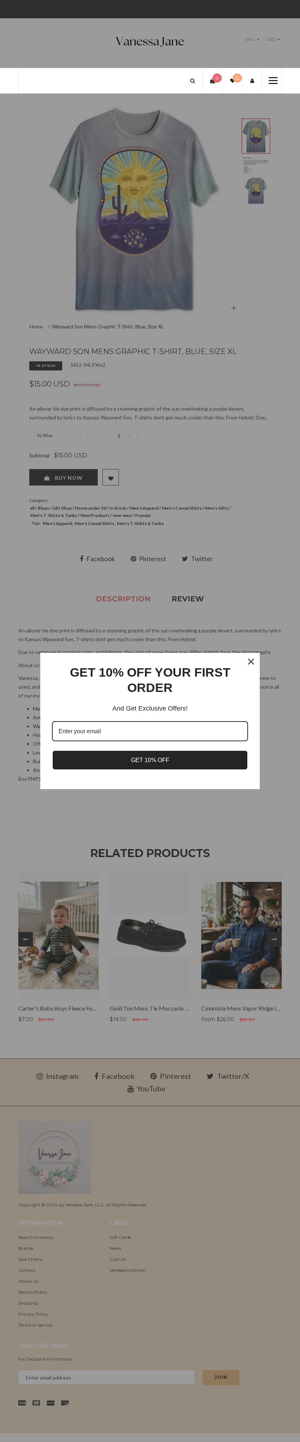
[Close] (251, 661)
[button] (192, 80)
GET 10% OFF (150, 760)
